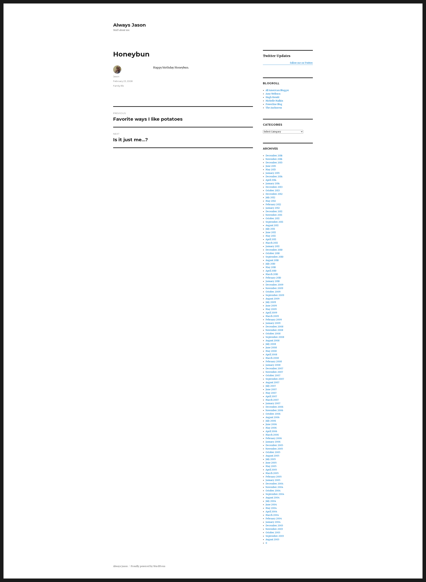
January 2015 (273, 173)
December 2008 (274, 326)
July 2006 (271, 420)
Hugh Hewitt (272, 97)
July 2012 (270, 197)
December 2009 (274, 284)
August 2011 (272, 225)
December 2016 (274, 155)
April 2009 (271, 312)
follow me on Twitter (301, 62)
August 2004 (273, 497)
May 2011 (271, 235)
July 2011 (270, 229)
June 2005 (271, 462)
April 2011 (271, 239)
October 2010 (273, 253)
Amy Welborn (273, 93)
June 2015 (271, 166)
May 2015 (271, 169)
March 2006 (272, 434)
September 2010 (274, 256)
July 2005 (271, 459)
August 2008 (272, 340)
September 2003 (275, 536)
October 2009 (273, 291)
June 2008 (271, 347)
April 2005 (271, 469)
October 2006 (273, 413)
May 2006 (271, 427)
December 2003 (274, 525)
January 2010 (273, 281)
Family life (118, 85)
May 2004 (271, 508)
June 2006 (271, 424)
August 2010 (272, 260)
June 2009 (271, 305)
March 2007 (272, 400)
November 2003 (274, 529)
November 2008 (274, 330)
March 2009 (272, 316)
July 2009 (271, 302)
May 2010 (271, 267)
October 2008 (273, 333)
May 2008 (271, 351)
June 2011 (271, 232)
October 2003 (273, 532)
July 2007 (271, 386)
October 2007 (273, 375)
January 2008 (273, 365)
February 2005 (274, 476)
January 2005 (273, 480)
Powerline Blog (274, 104)
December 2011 (274, 211)
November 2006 (274, 410)
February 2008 (274, 361)
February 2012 (273, 204)
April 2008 (271, 354)
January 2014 (273, 183)
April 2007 (271, 396)
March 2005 (272, 473)
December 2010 (274, 249)
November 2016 (274, 159)
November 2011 (274, 215)
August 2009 (272, 298)
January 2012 (273, 208)
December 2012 (274, 194)
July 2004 (271, 501)
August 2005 (272, 455)
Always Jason (129, 25)
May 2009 (271, 309)
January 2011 (272, 246)
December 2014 (274, 176)
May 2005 (271, 466)
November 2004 (274, 487)
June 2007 (271, 389)
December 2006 (274, 407)
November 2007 (274, 372)
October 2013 (273, 190)
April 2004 (271, 511)
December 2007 (274, 368)
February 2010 (273, 277)
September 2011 (274, 222)
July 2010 (270, 263)
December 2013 (274, 187)
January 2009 (273, 323)
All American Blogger (277, 90)
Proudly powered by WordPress (148, 566)
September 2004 (275, 494)
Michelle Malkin (274, 100)
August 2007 (272, 382)
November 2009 (274, 288)
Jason (116, 76)
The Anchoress (274, 107)
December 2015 (274, 162)
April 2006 (271, 431)
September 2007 (275, 379)
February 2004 (274, 518)
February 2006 (274, 438)
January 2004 (273, 522)
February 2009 (274, 319)
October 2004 (273, 490)
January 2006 (273, 441)
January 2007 (273, 403)
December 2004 (274, 483)
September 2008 (275, 337)
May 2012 (271, 201)
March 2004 (272, 515)
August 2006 (272, 417)
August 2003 (272, 539)
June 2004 (271, 504)
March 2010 (272, 274)
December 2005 (274, 445)
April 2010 (271, 270)
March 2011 (272, 242)
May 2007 (271, 393)
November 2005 (274, 448)
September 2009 (275, 295)
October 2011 (272, 218)
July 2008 (271, 344)
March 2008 (272, 358)
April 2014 (271, 180)
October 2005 (273, 452)
